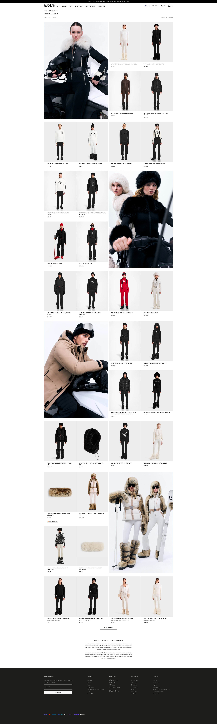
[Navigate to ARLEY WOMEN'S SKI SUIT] (60, 261)
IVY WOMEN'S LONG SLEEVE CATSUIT (154, 64)
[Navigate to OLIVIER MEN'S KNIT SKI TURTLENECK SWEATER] (60, 210)
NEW (58, 6)
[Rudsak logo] (49, 5)
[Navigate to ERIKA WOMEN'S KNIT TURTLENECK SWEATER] (125, 61)
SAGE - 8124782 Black (85, 263)
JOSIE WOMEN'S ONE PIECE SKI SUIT (121, 363)
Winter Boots (90, 656)
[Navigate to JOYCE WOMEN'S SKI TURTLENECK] (125, 460)
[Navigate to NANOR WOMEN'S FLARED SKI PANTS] (157, 161)
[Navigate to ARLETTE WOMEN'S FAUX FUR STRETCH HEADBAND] (60, 511)
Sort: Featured (169, 17)
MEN (71, 6)
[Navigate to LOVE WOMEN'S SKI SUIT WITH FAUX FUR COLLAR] (60, 310)
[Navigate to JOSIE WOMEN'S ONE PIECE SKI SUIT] (125, 361)
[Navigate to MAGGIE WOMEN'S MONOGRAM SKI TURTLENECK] (60, 565)
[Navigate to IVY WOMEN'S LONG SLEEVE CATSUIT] (157, 61)
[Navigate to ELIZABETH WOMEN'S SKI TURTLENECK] (92, 161)
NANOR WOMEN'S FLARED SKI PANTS (154, 163)
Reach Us (112, 676)
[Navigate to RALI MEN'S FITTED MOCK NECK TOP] (60, 161)
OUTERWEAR (79, 6)
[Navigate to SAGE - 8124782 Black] (92, 261)
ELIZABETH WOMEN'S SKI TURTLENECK (90, 163)
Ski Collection (53, 10)
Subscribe (58, 692)
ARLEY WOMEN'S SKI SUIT (54, 263)
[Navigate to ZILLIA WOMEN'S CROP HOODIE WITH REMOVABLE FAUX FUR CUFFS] (125, 616)
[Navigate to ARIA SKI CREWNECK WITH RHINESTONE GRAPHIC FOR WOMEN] (60, 616)
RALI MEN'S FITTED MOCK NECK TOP (57, 163)
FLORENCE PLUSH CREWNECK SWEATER (155, 463)
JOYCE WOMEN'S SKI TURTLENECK (121, 463)
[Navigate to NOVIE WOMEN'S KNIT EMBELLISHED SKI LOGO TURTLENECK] (92, 616)
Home (45, 10)
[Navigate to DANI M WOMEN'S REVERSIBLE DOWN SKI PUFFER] (157, 110)
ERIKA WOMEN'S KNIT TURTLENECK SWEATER (124, 64)
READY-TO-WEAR (90, 6)
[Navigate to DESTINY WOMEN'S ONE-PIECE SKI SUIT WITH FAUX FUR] (92, 210)
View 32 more (108, 627)
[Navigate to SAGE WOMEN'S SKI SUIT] (157, 310)
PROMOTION (101, 6)
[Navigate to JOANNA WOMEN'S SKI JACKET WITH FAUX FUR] (60, 460)
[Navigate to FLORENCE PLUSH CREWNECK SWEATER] (157, 460)
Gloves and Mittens (119, 656)
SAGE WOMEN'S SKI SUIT (151, 312)
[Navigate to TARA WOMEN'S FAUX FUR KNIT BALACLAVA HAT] (92, 460)
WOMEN (64, 6)
